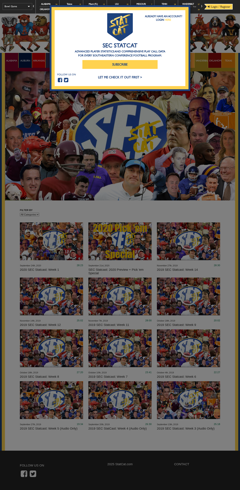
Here (168, 19)
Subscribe (120, 64)
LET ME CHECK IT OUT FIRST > (120, 77)
